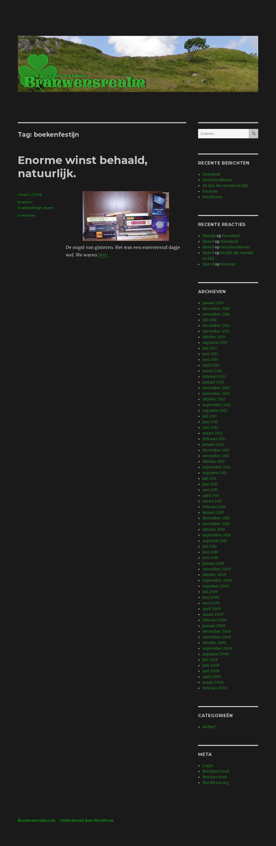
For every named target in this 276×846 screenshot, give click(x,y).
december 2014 (216, 308)
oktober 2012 (213, 399)
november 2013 (216, 331)
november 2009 (216, 569)
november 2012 (216, 393)
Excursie (210, 191)
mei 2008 (210, 671)
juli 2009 (210, 592)
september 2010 (216, 535)
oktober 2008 (214, 643)
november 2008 (216, 637)
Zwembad (211, 174)
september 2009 (217, 580)
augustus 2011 (214, 473)
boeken (25, 202)
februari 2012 (214, 439)
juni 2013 (210, 354)
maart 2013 (212, 371)
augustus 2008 (215, 654)
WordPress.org (215, 782)
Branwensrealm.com (36, 820)
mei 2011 (210, 490)
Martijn (209, 236)
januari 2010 (213, 563)
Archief (208, 727)
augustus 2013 (214, 342)
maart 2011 (212, 501)
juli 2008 (210, 659)
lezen (48, 207)
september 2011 (216, 467)
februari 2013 (214, 376)
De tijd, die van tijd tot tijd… (226, 185)
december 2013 (216, 325)
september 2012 (216, 405)
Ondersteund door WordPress (86, 820)
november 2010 (216, 524)
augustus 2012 (214, 410)
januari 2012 (213, 444)
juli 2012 (209, 416)
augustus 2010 (214, 541)
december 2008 (216, 631)
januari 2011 (212, 512)
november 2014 (216, 314)
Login (207, 765)
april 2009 (211, 609)
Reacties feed (214, 777)
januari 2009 (213, 626)
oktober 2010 (213, 529)
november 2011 (215, 456)
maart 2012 (212, 433)
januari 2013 (213, 382)
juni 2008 (210, 665)
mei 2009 (210, 603)
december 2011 (215, 450)
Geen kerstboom (217, 180)
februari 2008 (214, 688)
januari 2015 (213, 303)
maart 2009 (212, 614)
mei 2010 (210, 558)
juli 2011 (209, 478)
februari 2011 (213, 507)
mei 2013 (210, 359)
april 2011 (210, 495)
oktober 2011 (213, 461)
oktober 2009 (214, 575)
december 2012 (216, 388)
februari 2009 (214, 620)
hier (102, 255)
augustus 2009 (215, 586)
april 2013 (211, 365)
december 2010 (216, 518)
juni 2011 (210, 484)
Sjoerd (208, 241)
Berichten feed (215, 771)
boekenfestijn (30, 207)
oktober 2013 (213, 337)
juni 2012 (210, 422)
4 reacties (26, 215)
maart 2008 (212, 682)
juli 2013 (209, 348)
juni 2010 (210, 552)
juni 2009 (210, 597)
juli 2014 (209, 320)
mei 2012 (210, 427)
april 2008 (211, 676)
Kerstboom (212, 197)
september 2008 (217, 648)
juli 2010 (209, 546)
